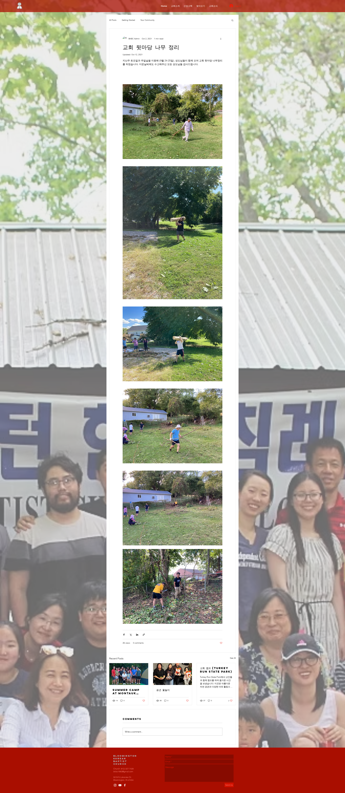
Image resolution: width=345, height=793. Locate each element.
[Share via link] (143, 634)
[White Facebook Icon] (125, 785)
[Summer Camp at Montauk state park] (128, 674)
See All (233, 658)
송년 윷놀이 (163, 690)
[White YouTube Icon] (120, 785)
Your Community (147, 20)
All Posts (112, 20)
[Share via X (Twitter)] (130, 634)
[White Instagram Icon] (115, 785)
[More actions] (220, 38)
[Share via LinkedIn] (137, 634)
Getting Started (128, 20)
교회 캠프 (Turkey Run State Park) (216, 669)
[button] (232, 20)
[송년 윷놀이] (172, 674)
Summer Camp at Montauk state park (126, 691)
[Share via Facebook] (124, 634)
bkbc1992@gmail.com (123, 771)
